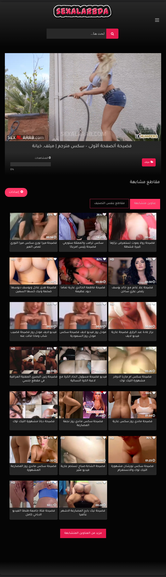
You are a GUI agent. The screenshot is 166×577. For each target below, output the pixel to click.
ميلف (147, 162)
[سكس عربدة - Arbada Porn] (83, 12)
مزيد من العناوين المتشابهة (83, 533)
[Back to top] (153, 565)
